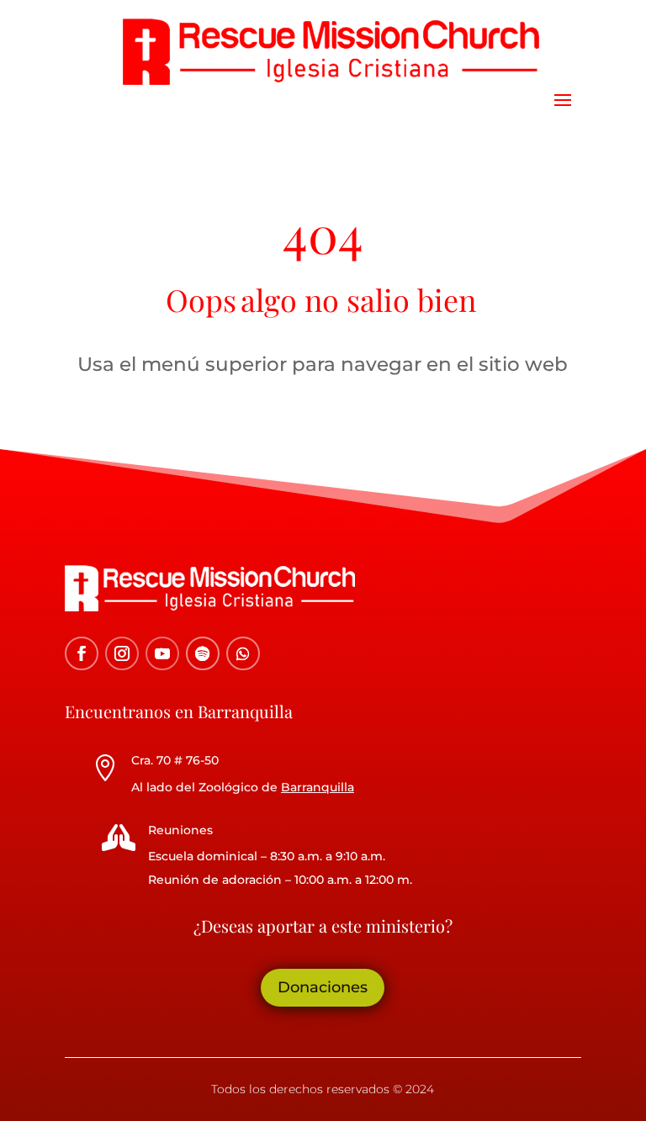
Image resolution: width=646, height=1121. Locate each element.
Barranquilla (317, 787)
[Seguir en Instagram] (122, 653)
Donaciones (323, 987)
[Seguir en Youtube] (162, 653)
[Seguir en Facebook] (81, 653)
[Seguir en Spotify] (203, 653)
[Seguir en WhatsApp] (243, 653)
